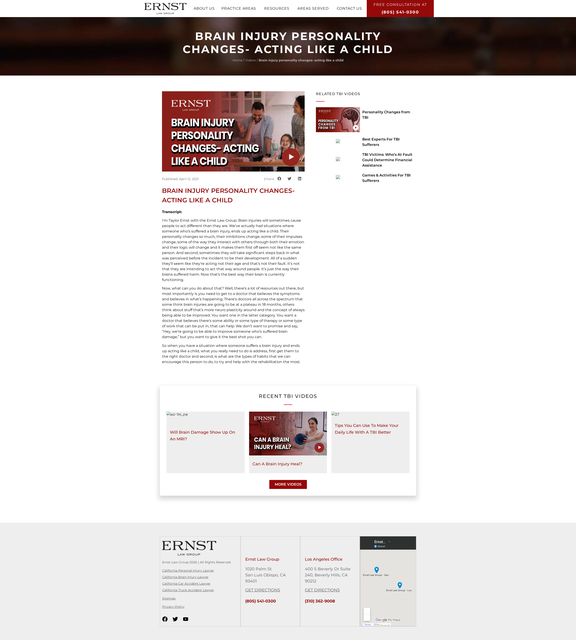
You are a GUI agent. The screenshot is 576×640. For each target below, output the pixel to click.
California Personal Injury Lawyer (188, 571)
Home (237, 60)
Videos (250, 60)
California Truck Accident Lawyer (188, 590)
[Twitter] (175, 619)
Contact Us (349, 8)
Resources (276, 8)
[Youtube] (185, 619)
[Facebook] (165, 619)
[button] (279, 178)
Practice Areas (238, 8)
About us (204, 8)
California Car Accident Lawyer (186, 584)
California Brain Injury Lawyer (185, 577)
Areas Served (313, 8)
